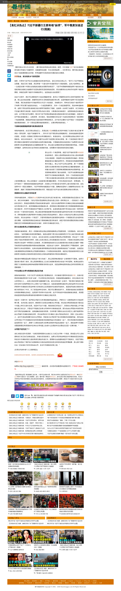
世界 (68, 15)
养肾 (62, 468)
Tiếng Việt (87, 581)
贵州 (11, 491)
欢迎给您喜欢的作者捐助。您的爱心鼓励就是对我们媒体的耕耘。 (35, 355)
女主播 (94, 323)
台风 (11, 514)
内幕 (100, 305)
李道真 (99, 343)
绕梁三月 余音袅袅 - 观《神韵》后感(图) (100, 220)
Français (78, 581)
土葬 (14, 491)
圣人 (11, 571)
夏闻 (106, 345)
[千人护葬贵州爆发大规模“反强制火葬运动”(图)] (20, 472)
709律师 (104, 317)
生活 (84, 15)
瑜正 (90, 354)
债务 (110, 309)
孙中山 (104, 327)
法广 (89, 309)
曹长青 (99, 356)
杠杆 (89, 311)
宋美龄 (89, 329)
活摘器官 (95, 295)
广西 (37, 573)
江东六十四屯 (100, 319)
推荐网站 (21, 583)
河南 (11, 468)
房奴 (40, 549)
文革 (95, 333)
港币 (110, 311)
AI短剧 (37, 491)
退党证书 (87, 583)
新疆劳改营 (107, 321)
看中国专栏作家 (94, 338)
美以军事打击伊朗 (93, 93)
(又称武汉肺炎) (96, 291)
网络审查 (94, 319)
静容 (98, 351)
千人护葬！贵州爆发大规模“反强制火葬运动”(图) (106, 188)
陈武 (72, 514)
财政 (95, 313)
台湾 (107, 313)
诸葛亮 (109, 329)
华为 (91, 307)
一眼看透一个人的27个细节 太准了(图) (99, 226)
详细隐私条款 (103, 2)
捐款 (41, 581)
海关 (89, 325)
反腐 (97, 307)
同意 (112, 4)
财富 (98, 313)
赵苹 (106, 349)
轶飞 (90, 345)
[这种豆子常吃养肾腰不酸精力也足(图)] (71, 450)
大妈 (95, 315)
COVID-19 (93, 293)
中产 (101, 313)
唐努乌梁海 (107, 319)
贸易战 (97, 293)
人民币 (101, 311)
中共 (37, 514)
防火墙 (97, 317)
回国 (97, 325)
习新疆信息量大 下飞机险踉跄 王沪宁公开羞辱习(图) (63, 431)
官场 (29, 15)
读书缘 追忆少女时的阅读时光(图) (98, 56)
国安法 (89, 297)
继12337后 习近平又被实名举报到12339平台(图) (23, 521)
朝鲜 (98, 309)
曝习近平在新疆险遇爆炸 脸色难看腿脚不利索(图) (62, 425)
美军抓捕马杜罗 (93, 98)
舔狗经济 (21, 549)
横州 (40, 573)
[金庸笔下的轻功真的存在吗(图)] (93, 193)
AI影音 (44, 491)
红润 (71, 468)
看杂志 (54, 583)
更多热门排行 (108, 254)
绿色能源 (9, 44)
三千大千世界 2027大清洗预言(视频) (19, 568)
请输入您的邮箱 (101, 367)
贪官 (110, 305)
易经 (89, 331)
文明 (17, 571)
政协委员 (63, 514)
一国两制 (110, 307)
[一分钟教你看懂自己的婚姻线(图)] (93, 132)
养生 (98, 333)
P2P (111, 315)
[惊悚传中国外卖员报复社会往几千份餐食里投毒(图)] (20, 450)
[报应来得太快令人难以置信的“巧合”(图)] (93, 163)
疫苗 (95, 297)
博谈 (53, 15)
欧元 (105, 311)
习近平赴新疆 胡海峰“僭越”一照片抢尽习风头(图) (62, 433)
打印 (72, 32)
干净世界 (29, 583)
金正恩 (100, 301)
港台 (45, 15)
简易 (106, 341)
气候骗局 (9, 46)
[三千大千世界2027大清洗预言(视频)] (20, 554)
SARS (102, 321)
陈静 (98, 347)
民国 (96, 327)
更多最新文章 (108, 228)
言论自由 (90, 323)
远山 (98, 345)
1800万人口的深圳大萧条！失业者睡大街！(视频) (106, 172)
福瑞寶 (80, 583)
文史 (76, 15)
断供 (43, 549)
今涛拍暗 (100, 341)
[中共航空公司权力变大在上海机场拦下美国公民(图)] (45, 495)
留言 (68, 32)
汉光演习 (90, 299)
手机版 (57, 32)
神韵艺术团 (38, 583)
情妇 (89, 307)
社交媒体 (92, 309)
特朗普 (105, 291)
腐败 (94, 307)
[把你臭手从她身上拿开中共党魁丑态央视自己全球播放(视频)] (71, 472)
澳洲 (93, 327)
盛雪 (98, 349)
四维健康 (91, 356)
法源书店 (46, 583)
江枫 (98, 354)
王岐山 (104, 301)
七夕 (11, 549)
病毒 (89, 293)
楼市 (93, 313)
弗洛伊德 (90, 301)
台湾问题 (9, 63)
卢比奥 (109, 291)
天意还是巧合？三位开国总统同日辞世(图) (100, 47)
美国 (37, 15)
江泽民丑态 (64, 491)
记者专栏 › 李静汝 (76, 21)
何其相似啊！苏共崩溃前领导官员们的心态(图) (106, 180)
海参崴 (104, 313)
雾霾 (89, 317)
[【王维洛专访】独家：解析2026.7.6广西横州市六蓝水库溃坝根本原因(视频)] (45, 554)
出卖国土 (90, 295)
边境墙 (96, 303)
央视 (98, 323)
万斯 (99, 303)
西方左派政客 (84, 395)
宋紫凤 (91, 341)
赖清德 (107, 301)
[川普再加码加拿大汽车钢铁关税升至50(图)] (93, 147)
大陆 (21, 15)
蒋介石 (109, 327)
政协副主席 (76, 514)
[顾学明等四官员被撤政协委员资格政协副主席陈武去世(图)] (71, 495)
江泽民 (37, 468)
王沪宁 (110, 303)
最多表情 (107, 259)
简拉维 (20, 514)
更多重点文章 (108, 201)
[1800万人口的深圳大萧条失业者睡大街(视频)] (45, 531)
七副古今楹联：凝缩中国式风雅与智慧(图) (100, 213)
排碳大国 (9, 48)
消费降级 (15, 549)
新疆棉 (107, 295)
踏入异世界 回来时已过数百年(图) (98, 52)
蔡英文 (111, 313)
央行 (108, 309)
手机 (102, 331)
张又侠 (105, 293)
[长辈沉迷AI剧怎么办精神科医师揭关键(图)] (45, 472)
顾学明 (68, 514)
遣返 (91, 325)
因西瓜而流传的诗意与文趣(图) (97, 45)
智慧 (97, 331)
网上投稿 (27, 581)
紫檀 (17, 514)
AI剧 (41, 491)
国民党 (104, 299)
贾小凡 (91, 343)
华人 (101, 323)
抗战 (101, 327)
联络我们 (34, 581)
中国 (73, 275)
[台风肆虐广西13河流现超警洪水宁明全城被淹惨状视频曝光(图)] (20, 495)
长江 (93, 297)
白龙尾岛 (94, 321)
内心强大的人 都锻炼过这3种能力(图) (99, 248)
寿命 (93, 333)
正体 (61, 32)
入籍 (100, 325)
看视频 (60, 583)
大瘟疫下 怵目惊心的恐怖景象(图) (98, 241)
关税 (93, 303)
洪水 (14, 571)
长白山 (89, 321)
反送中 (106, 305)
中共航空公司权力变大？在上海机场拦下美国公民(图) (106, 118)
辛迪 (106, 356)
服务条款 (55, 581)
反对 (17, 491)
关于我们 (47, 581)
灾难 (20, 571)
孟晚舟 (89, 303)
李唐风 (107, 347)
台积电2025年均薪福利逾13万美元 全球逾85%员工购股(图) (106, 111)
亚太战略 (9, 61)
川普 (8, 55)
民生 (105, 325)
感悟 (100, 331)
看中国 (22, 8)
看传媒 (73, 583)
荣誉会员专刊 (93, 41)
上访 (108, 317)
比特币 (95, 311)
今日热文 (12, 446)
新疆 (8, 38)
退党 (108, 299)
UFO (94, 301)
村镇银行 (15, 468)
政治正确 (9, 51)
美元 (91, 311)
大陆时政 (14, 17)
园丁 (90, 349)
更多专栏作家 (108, 359)
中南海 (97, 305)
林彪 (96, 329)
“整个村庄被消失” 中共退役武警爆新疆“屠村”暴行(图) (63, 417)
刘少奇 (100, 329)
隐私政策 (63, 581)
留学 (109, 323)
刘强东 (92, 315)
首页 (14, 15)
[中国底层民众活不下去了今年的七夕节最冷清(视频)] (20, 531)
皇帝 (106, 329)
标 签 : (10, 36)
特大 (76, 32)
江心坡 (98, 321)
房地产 (89, 313)
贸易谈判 (106, 303)
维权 (23, 468)
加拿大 (102, 309)
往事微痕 (95, 299)
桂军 (98, 327)
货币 (98, 311)
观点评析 (21, 17)
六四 (109, 293)
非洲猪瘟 (104, 315)
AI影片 (48, 491)
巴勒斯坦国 (10, 65)
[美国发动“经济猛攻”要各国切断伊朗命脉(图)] (93, 124)
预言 (105, 331)
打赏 (65, 32)
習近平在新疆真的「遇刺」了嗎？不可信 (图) (61, 420)
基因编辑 (92, 317)
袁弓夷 (101, 297)
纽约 (60, 15)
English (70, 581)
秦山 (90, 351)
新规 (44, 514)
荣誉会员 (72, 374)
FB (96, 309)
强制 (20, 491)
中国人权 (36, 17)
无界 (100, 583)
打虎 (100, 307)
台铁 (99, 295)
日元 (107, 311)
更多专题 (109, 101)
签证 (94, 325)
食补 (65, 468)
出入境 (40, 514)
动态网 (94, 583)
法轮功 (89, 319)
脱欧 (105, 309)
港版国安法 (106, 297)
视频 (99, 15)
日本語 (95, 581)
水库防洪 (50, 573)
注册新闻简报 (93, 363)
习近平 (9, 53)
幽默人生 (93, 331)
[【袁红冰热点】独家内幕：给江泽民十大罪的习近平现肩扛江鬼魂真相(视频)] (45, 450)
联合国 (9, 42)
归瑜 (106, 343)
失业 (37, 549)
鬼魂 (41, 468)
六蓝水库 (44, 573)
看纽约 (67, 583)
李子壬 (107, 354)
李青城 (107, 351)
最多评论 (94, 259)
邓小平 (93, 329)
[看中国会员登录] (100, 23)
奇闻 (92, 15)
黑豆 (68, 468)
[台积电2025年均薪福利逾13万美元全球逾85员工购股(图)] (93, 109)
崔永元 (93, 305)
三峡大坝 (102, 295)
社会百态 (29, 17)
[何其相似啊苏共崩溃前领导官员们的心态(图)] (93, 178)
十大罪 (44, 468)
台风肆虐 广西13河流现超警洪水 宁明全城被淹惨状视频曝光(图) (106, 157)
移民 (103, 323)
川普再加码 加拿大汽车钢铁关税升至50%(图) (106, 149)
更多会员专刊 (108, 58)
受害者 (20, 468)
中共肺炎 (90, 291)
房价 (98, 315)
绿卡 (102, 325)
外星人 (89, 333)
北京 (89, 315)
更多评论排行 (108, 284)
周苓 (90, 347)
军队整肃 (9, 40)
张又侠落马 (91, 96)
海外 (108, 325)
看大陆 (16, 21)
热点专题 (91, 90)
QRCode (27, 395)
